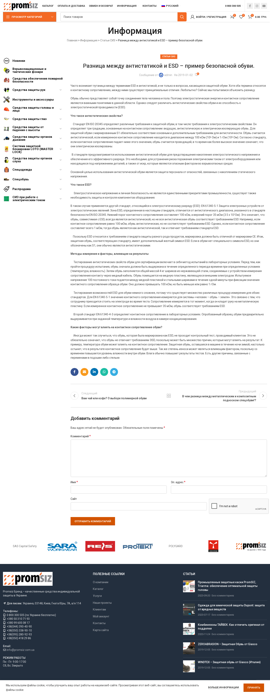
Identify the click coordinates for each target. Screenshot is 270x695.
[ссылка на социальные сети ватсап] (104, 372)
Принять (253, 687)
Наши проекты (102, 602)
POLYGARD (176, 546)
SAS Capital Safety (25, 546)
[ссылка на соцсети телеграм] (114, 372)
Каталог (98, 588)
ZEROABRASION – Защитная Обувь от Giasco (227, 644)
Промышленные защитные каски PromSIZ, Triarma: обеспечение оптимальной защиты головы (228, 586)
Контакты (99, 623)
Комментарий (81, 436)
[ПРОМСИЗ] (251, 546)
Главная (72, 40)
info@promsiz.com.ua (20, 649)
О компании (100, 582)
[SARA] (62, 546)
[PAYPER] (213, 546)
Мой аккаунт (101, 616)
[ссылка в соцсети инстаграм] (257, 6)
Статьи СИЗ (107, 40)
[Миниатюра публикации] (189, 588)
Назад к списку (169, 396)
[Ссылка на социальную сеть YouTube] (264, 6)
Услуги (97, 595)
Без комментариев (223, 595)
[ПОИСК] (182, 16)
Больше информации (224, 687)
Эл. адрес (178, 482)
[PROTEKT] (138, 546)
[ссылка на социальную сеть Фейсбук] (250, 6)
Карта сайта (101, 630)
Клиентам (99, 609)
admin (168, 75)
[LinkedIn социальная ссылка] (94, 372)
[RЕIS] (100, 546)
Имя (74, 482)
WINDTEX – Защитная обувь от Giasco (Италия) (229, 662)
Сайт (74, 498)
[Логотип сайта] (20, 5)
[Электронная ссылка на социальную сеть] (84, 372)
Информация (88, 40)
